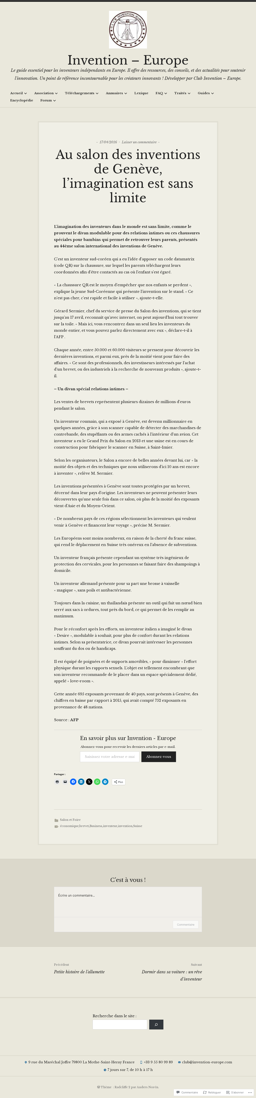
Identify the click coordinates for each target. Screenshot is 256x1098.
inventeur (110, 826)
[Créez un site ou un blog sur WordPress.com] (98, 1087)
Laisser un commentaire (139, 142)
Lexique (141, 93)
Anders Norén (147, 1087)
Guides (204, 93)
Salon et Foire (70, 820)
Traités (180, 93)
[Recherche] (156, 1024)
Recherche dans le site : (114, 1016)
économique (69, 826)
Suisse (137, 826)
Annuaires (114, 93)
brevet (84, 826)
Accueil (16, 93)
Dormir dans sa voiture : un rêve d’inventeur (172, 972)
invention (125, 826)
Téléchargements (79, 93)
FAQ (159, 93)
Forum (46, 100)
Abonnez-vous (158, 757)
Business (96, 826)
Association (44, 93)
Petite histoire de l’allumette (79, 968)
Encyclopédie (21, 100)
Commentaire (185, 924)
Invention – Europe (128, 60)
